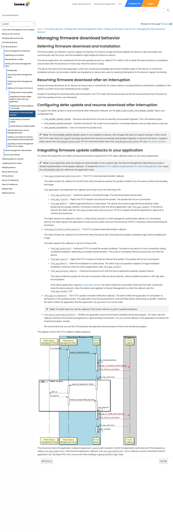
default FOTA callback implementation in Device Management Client (130, 166)
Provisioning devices (9, 42)
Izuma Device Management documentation (18, 30)
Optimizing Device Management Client (19, 76)
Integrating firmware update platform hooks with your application (20, 99)
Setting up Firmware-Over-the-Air (20, 88)
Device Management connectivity (17, 51)
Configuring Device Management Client (19, 82)
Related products (8, 193)
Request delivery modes (14, 59)
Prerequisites (12, 70)
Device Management (104, 4)
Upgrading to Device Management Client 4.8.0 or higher (20, 145)
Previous (48, 461)
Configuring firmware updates (21, 92)
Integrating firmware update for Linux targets (22, 107)
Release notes (7, 189)
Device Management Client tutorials (18, 150)
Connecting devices (9, 47)
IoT (120, 4)
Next (162, 461)
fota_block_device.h (156, 141)
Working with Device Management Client (18, 65)
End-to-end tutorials (12, 155)
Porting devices (7, 176)
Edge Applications (81, 4)
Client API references (9, 184)
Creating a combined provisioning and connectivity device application (20, 138)
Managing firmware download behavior (21, 114)
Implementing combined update (22, 126)
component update (91, 285)
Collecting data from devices (12, 159)
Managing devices (9, 167)
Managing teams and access (12, 38)
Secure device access (10, 172)
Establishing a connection (14, 55)
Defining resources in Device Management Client (18, 131)
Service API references (10, 180)
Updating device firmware (12, 163)
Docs (39, 29)
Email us (166, 24)
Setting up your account (11, 34)
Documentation (10, 15)
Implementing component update (20, 120)
